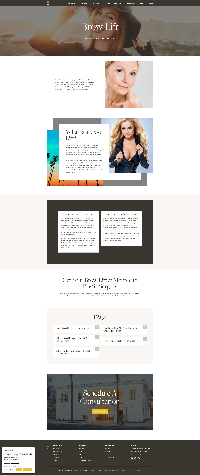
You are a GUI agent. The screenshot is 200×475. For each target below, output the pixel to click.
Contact (151, 3)
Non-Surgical (95, 3)
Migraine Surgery (118, 3)
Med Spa (107, 3)
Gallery (141, 3)
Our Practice (71, 3)
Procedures (83, 3)
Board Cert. (57, 455)
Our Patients (130, 3)
